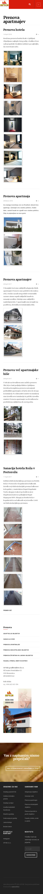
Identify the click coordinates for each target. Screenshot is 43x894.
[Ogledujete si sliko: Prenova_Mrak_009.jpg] (13, 174)
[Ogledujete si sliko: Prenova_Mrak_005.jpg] (13, 108)
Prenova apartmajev (11, 644)
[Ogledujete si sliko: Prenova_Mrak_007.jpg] (13, 141)
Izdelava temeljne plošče (8, 797)
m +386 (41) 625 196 (10, 684)
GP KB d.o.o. (7, 843)
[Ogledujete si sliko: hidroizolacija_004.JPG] (13, 564)
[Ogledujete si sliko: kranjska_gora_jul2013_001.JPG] (13, 316)
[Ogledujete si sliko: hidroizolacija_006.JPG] (13, 598)
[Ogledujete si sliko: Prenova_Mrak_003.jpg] (13, 75)
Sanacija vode (9, 639)
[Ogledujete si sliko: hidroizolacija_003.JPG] (13, 548)
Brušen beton (7, 826)
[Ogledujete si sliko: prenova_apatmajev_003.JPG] (13, 258)
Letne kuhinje (7, 822)
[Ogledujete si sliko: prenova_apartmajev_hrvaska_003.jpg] (13, 447)
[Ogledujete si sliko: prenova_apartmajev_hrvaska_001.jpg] (13, 413)
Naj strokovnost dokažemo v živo (22, 768)
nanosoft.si (15, 887)
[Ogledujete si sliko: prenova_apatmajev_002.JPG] (13, 241)
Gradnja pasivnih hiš (9, 792)
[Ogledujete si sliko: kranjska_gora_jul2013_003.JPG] (13, 349)
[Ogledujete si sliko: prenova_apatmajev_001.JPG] (13, 224)
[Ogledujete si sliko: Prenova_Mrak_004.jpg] (13, 91)
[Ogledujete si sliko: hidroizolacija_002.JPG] (13, 531)
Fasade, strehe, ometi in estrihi (15, 661)
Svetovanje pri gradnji (10, 818)
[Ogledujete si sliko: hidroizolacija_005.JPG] (13, 581)
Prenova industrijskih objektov (16, 650)
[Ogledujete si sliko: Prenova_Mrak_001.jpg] (13, 58)
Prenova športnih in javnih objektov (18, 655)
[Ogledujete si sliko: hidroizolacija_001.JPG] (13, 514)
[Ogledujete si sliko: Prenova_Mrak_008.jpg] (13, 158)
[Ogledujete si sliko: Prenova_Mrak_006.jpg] (13, 125)
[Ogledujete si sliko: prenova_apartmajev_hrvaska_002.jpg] (13, 430)
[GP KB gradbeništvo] (4, 4)
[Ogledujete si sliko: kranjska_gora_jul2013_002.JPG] (13, 332)
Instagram (6, 839)
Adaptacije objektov (11, 633)
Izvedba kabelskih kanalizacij (9, 808)
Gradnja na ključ (8, 803)
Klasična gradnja (8, 814)
